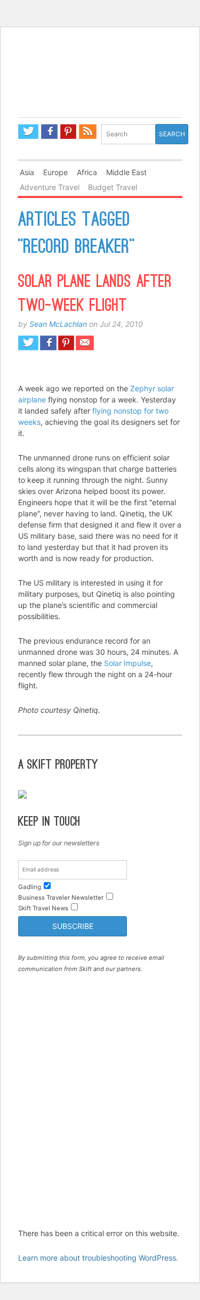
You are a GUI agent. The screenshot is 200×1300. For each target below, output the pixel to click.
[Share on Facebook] (48, 342)
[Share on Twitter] (28, 342)
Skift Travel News (43, 908)
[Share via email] (85, 342)
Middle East (126, 172)
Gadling (99, 86)
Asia (27, 172)
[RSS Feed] (88, 131)
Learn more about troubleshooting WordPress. (98, 1257)
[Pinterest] (68, 131)
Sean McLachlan (58, 323)
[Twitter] (28, 131)
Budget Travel (112, 187)
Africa (87, 172)
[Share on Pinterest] (66, 342)
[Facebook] (49, 131)
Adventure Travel (49, 187)
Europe (55, 172)
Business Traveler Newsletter (60, 897)
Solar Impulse (127, 663)
